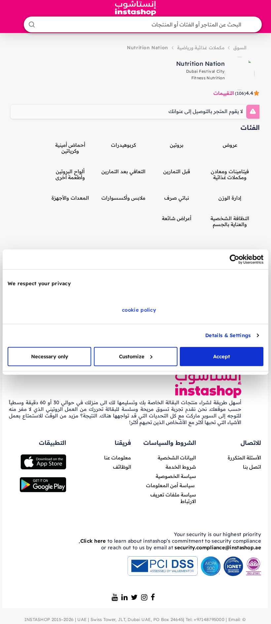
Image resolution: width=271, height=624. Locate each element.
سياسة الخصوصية (176, 476)
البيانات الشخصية (177, 457)
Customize (131, 356)
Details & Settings (228, 335)
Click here (93, 541)
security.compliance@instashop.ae (217, 547)
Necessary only (49, 356)
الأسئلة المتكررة (244, 457)
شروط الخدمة (181, 467)
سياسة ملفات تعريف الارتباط (173, 497)
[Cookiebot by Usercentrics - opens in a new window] (234, 259)
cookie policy (139, 309)
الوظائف (122, 467)
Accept (221, 356)
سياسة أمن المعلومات (170, 485)
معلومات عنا (117, 457)
